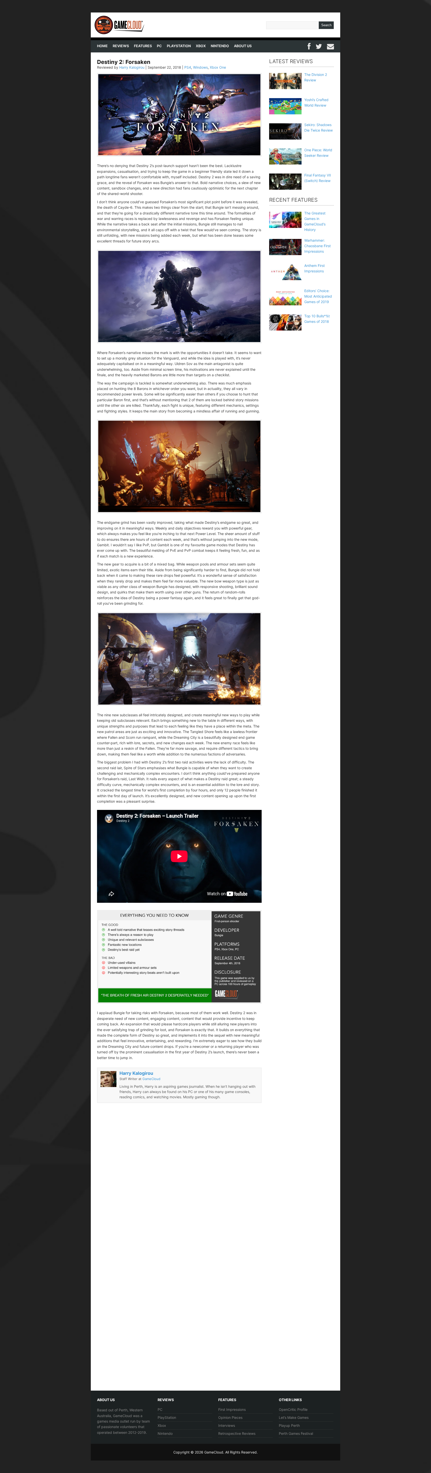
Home (102, 46)
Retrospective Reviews (236, 1433)
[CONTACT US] (330, 45)
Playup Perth (289, 1425)
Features (143, 46)
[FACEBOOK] (309, 45)
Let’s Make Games (294, 1417)
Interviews (226, 1425)
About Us (243, 46)
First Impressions (232, 1409)
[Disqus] (179, 1184)
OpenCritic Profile (293, 1409)
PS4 (187, 67)
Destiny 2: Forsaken (123, 62)
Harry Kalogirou (131, 67)
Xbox (201, 46)
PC (159, 46)
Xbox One (218, 67)
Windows (200, 67)
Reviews (121, 46)
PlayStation (179, 46)
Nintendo (220, 46)
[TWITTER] (318, 45)
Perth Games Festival (296, 1433)
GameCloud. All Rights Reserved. (231, 1452)
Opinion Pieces (230, 1417)
